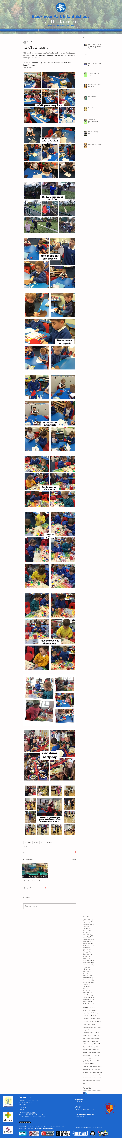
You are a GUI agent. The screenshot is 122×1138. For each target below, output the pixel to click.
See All (74, 859)
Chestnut (93, 1016)
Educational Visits (88, 1027)
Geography (86, 1032)
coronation (98, 1069)
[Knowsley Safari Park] (35, 870)
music (95, 1078)
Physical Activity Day (89, 1046)
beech (99, 1066)
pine (84, 1080)
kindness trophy (96, 1075)
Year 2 (95, 1066)
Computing (97, 1021)
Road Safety (92, 1052)
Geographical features (89, 1030)
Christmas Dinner (95, 1018)
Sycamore (28, 842)
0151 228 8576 (31, 1113)
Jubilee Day (96, 1035)
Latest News (95, 1038)
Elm (42, 842)
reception (89, 1080)
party (99, 1078)
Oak (97, 1041)
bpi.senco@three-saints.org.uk (84, 1109)
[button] (17, 30)
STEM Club (95, 1055)
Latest (88, 1038)
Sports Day (86, 1061)
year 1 (84, 1083)
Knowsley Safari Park (32, 881)
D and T (85, 1024)
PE (95, 1044)
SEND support (87, 1055)
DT (89, 1024)
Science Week (92, 1058)
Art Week (88, 1010)
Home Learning (87, 1035)
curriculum (86, 1072)
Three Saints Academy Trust (35, 1116)
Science (85, 1058)
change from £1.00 (88, 1069)
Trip (98, 1061)
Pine (97, 1046)
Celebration (86, 1016)
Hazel (92, 1032)
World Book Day (87, 1066)
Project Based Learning (89, 1049)
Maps (84, 1041)
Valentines (86, 1063)
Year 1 (25, 846)
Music (93, 1041)
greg (84, 1075)
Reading (85, 1052)
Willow (36, 842)
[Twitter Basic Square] (86, 1093)
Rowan (99, 1052)
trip (94, 1080)
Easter (93, 1024)
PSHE (98, 1044)
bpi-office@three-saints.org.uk (33, 1114)
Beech (93, 1010)
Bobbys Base (86, 1013)
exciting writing (97, 1072)
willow (97, 1080)
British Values (95, 1013)
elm (91, 1072)
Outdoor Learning (88, 1044)
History (97, 1032)
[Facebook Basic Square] (84, 1093)
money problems (88, 1078)
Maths (88, 1041)
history (88, 1075)
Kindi (84, 1038)
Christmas (49, 842)
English (100, 1027)
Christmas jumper (88, 1021)
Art (83, 1010)
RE (98, 1049)
